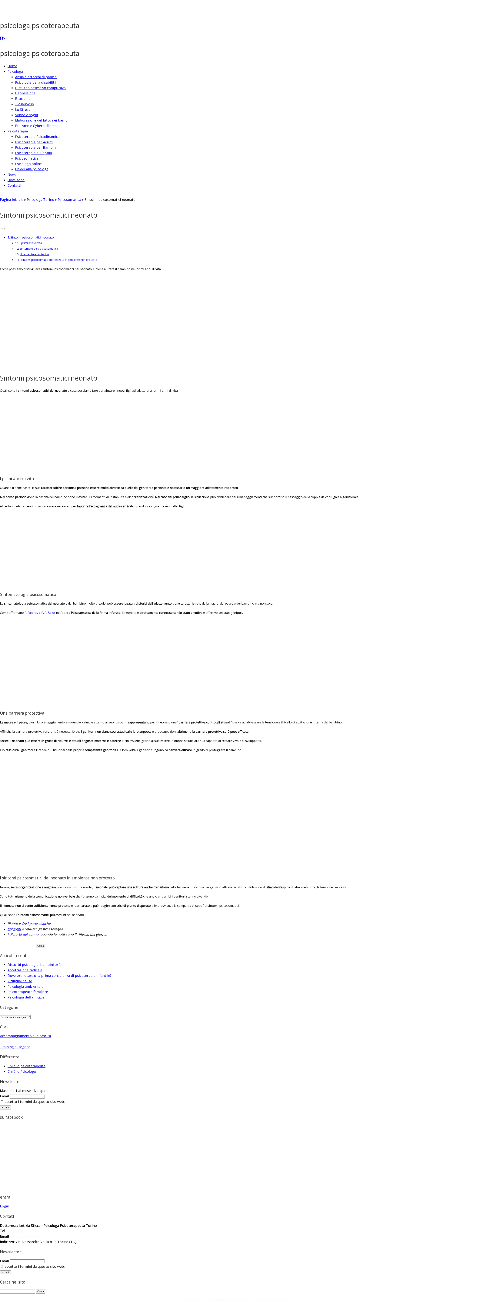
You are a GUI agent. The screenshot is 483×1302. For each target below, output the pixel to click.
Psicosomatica (26, 158)
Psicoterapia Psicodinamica (37, 136)
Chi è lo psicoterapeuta (26, 1066)
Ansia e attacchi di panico (36, 77)
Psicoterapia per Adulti (34, 142)
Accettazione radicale (25, 970)
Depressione (25, 93)
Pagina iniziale (11, 199)
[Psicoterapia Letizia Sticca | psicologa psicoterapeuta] (14, 10)
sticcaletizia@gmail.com (27, 1236)
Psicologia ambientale (25, 986)
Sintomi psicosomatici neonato (32, 237)
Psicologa (15, 71)
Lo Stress (22, 109)
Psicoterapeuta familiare (28, 991)
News (12, 174)
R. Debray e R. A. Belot (40, 613)
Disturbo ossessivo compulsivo (40, 88)
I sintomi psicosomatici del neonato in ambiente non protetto (58, 259)
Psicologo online (28, 163)
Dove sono (16, 180)
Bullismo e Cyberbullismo (36, 125)
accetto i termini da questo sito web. (34, 1101)
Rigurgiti (14, 929)
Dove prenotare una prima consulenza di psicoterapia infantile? (60, 975)
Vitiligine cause (20, 981)
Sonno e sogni (26, 115)
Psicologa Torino (40, 199)
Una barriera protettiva (34, 254)
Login (4, 1206)
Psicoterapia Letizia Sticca (214, 1299)
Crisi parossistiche (36, 923)
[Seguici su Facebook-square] (1, 38)
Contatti (14, 185)
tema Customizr (286, 1299)
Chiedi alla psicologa (31, 169)
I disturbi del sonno (23, 934)
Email (4, 1096)
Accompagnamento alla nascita (25, 1036)
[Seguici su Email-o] (4, 38)
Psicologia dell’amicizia (26, 997)
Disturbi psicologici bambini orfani (36, 964)
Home (12, 66)
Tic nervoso (24, 104)
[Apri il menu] (1, 195)
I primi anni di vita (31, 243)
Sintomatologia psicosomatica (39, 248)
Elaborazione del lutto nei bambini (43, 120)
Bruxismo (23, 98)
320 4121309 (16, 1231)
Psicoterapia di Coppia (33, 153)
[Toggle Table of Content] (3, 228)
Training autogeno (15, 1046)
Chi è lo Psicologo (22, 1071)
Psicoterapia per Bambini (36, 147)
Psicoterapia (18, 131)
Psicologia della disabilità (35, 82)
